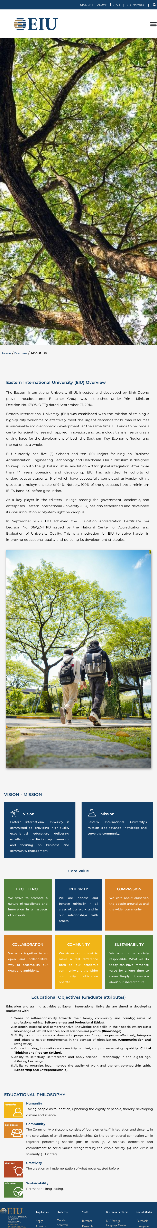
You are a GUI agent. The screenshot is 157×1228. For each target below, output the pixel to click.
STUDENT (86, 4)
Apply (39, 1221)
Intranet (87, 1221)
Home (6, 353)
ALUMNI (102, 4)
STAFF (117, 4)
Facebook (142, 1221)
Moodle (61, 1220)
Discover (20, 353)
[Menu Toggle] (153, 23)
